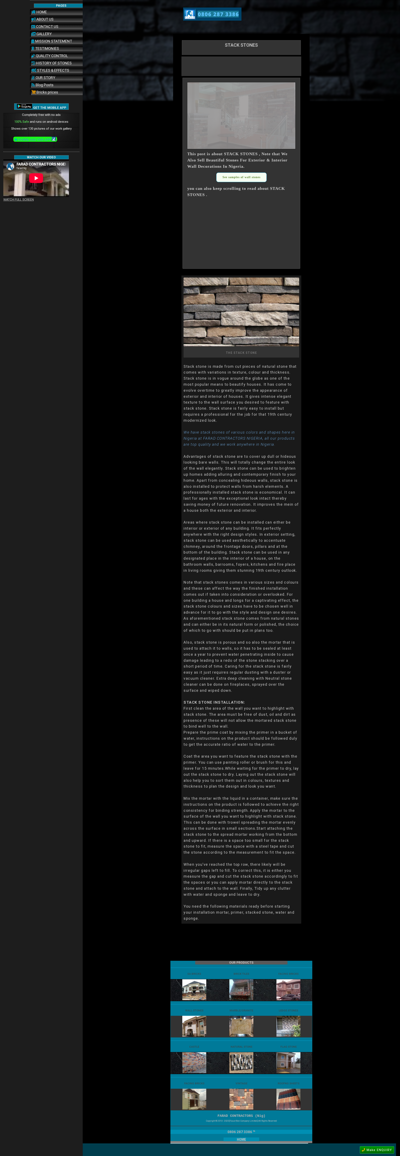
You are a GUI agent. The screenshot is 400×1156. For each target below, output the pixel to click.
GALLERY (44, 34)
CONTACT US (46, 26)
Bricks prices (47, 92)
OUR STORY (45, 77)
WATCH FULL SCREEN (18, 199)
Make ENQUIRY (378, 1150)
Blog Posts (44, 85)
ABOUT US (45, 19)
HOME (41, 12)
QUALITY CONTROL (51, 56)
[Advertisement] (241, 65)
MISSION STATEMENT (53, 41)
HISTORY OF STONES (53, 63)
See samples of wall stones (241, 177)
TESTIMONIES (46, 48)
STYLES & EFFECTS (52, 70)
